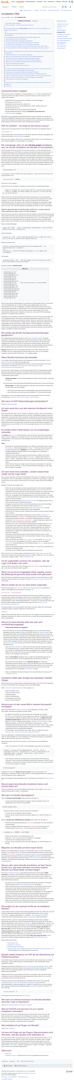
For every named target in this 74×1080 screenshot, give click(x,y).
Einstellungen (9, 448)
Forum (33, 94)
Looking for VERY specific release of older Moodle (24, 397)
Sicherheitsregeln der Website (40, 915)
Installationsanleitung (13, 873)
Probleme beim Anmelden (42, 553)
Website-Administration (27, 1061)
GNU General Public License (27, 1073)
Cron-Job (59, 28)
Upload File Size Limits (13, 948)
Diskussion (44, 10)
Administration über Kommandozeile (61, 43)
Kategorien (5, 1061)
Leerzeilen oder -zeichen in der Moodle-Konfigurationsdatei (21, 732)
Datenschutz (4, 1076)
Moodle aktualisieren (16, 647)
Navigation (5, 7)
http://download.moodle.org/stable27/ (11, 367)
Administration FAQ (28, 557)
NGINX (39, 933)
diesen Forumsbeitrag (29, 966)
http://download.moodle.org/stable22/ (27, 365)
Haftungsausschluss (23, 1076)
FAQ (18, 1061)
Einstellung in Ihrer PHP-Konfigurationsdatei (18, 982)
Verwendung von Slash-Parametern (40, 579)
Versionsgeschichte (67, 10)
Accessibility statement (6, 1079)
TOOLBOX (14, 7)
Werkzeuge (9, 1065)
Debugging (23, 632)
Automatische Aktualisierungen (64, 38)
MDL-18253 (45, 966)
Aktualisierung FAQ (61, 46)
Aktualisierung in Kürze (62, 36)
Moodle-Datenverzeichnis (29, 500)
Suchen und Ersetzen (34, 857)
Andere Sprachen (21, 1065)
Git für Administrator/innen (63, 40)
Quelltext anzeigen (54, 10)
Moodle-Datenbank (10, 541)
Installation (12, 17)
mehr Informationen (40, 937)
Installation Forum (10, 1055)
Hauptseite (4, 17)
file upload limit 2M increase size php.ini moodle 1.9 (38, 948)
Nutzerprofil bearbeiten (21, 709)
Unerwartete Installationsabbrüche (14, 688)
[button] (72, 1)
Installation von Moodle (62, 24)
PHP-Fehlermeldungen (11, 404)
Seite (37, 10)
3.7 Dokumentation (26, 10)
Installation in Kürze (61, 26)
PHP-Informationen (10, 113)
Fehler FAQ (8, 1053)
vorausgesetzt (29, 668)
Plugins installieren (61, 30)
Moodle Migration (61, 48)
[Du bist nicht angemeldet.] (71, 6)
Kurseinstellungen (31, 917)
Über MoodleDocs (13, 1076)
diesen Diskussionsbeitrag (12, 1005)
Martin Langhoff (27, 1005)
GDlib (9, 716)
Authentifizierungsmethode (44, 489)
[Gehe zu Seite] (62, 7)
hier (40, 505)
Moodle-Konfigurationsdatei (34, 338)
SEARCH (21, 7)
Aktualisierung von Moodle (63, 34)
